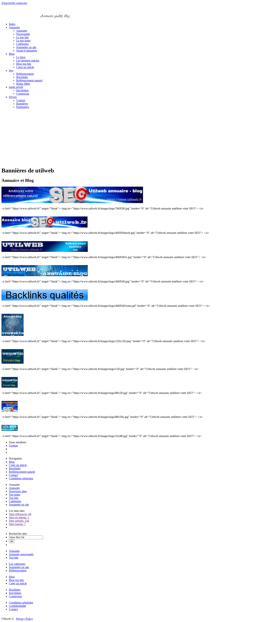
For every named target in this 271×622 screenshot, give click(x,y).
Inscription (22, 90)
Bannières (22, 103)
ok (11, 541)
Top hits (13, 497)
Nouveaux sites (18, 491)
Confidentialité (17, 605)
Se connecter (19, 3)
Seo (11, 70)
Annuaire (14, 27)
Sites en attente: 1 (19, 517)
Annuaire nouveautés (21, 554)
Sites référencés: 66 (20, 514)
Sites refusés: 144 (19, 520)
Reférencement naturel (29, 80)
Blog (12, 53)
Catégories (22, 44)
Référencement (17, 570)
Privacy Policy (24, 618)
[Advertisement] (135, 137)
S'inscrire (6, 3)
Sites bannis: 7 (17, 524)
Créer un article (18, 465)
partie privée (16, 87)
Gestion (13, 445)
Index (12, 24)
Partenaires (22, 107)
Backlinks (22, 77)
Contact (20, 100)
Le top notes (23, 40)
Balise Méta (23, 83)
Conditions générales (21, 478)
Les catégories (17, 563)
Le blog (20, 57)
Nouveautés (23, 34)
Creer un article (25, 67)
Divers (13, 97)
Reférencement (25, 73)
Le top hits (22, 37)
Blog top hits (23, 63)
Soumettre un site (26, 47)
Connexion (22, 93)
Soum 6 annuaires (26, 50)
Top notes (14, 494)
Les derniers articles (27, 60)
